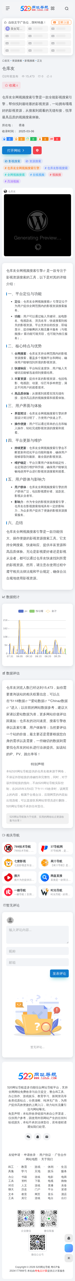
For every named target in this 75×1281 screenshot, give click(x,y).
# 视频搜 (55, 174)
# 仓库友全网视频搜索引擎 (22, 168)
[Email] (46, 1136)
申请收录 (30, 1154)
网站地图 (32, 1159)
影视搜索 (30, 60)
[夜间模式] (69, 1258)
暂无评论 (13, 905)
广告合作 (60, 1154)
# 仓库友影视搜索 (56, 168)
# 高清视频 (12, 181)
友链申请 (14, 1154)
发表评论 (59, 973)
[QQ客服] (37, 1136)
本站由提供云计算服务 (46, 1270)
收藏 (13, 85)
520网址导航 (43, 1267)
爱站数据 (37, 700)
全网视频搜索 (41, 301)
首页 (7, 60)
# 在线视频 (37, 174)
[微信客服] (28, 1136)
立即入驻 (63, 22)
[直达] (34, 848)
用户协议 (45, 1154)
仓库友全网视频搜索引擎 (24, 270)
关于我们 (47, 1159)
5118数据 (18, 700)
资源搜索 (17, 60)
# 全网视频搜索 (15, 174)
